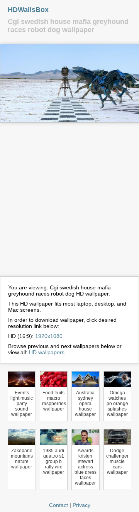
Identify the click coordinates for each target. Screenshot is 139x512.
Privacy (81, 505)
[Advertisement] (69, 202)
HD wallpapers (46, 352)
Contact (58, 505)
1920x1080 (49, 336)
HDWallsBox (28, 10)
